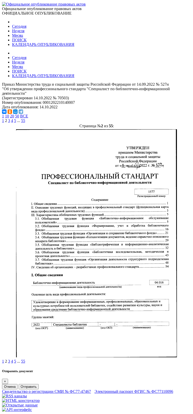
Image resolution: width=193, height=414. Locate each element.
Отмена (10, 387)
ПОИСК (19, 40)
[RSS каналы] (14, 396)
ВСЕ (24, 116)
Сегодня (19, 26)
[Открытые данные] (20, 405)
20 (12, 116)
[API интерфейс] (17, 409)
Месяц (17, 35)
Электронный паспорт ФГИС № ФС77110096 (133, 391)
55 (23, 120)
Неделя (18, 31)
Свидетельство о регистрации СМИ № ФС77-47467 (46, 391)
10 (7, 116)
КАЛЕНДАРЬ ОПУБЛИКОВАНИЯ (43, 44)
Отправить (29, 387)
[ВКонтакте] (4, 111)
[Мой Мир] (15, 111)
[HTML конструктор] (21, 400)
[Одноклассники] (10, 111)
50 (17, 116)
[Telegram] (21, 111)
